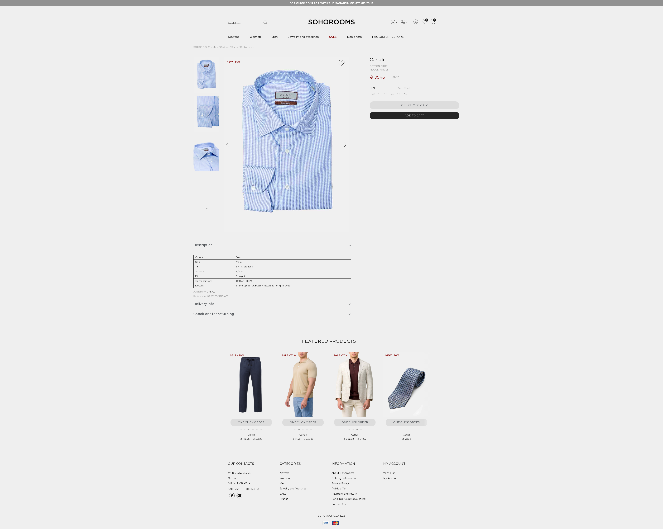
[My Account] (416, 23)
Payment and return (344, 493)
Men (274, 37)
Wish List (389, 473)
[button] (207, 208)
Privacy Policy (340, 483)
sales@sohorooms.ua (243, 489)
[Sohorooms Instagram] (238, 497)
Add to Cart (414, 115)
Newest (233, 37)
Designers (354, 37)
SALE (333, 37)
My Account (390, 478)
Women (255, 37)
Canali (377, 59)
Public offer (339, 488)
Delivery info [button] (203, 304)
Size (373, 88)
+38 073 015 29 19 (361, 3)
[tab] (272, 245)
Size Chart (404, 88)
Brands (284, 498)
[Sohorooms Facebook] (231, 497)
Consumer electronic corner (349, 498)
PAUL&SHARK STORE (388, 37)
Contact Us (338, 504)
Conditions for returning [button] (213, 314)
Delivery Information (344, 478)
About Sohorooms (343, 473)
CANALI (211, 291)
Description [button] (203, 245)
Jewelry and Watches (303, 37)
